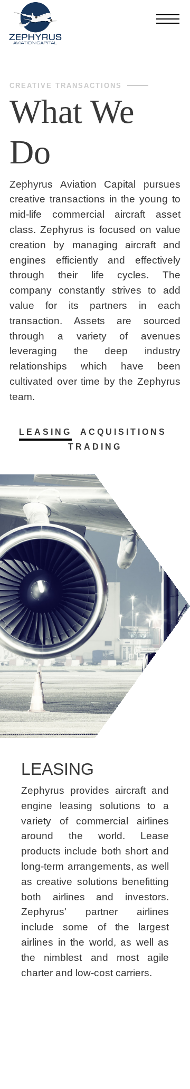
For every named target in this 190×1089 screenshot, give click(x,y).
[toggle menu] (167, 19)
